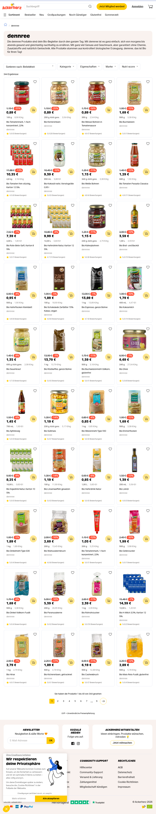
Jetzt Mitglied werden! (111, 6)
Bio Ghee (123, 369)
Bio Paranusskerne (53, 613)
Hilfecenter (86, 767)
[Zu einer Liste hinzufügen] (35, 82)
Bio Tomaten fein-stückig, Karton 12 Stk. (18, 185)
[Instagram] (78, 743)
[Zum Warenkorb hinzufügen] (33, 110)
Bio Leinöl (124, 489)
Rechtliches (126, 760)
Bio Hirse (10, 675)
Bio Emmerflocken (128, 431)
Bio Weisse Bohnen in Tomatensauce (92, 124)
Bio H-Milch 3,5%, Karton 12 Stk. (132, 614)
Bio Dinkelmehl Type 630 (18, 551)
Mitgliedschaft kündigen (93, 787)
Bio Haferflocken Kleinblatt (19, 307)
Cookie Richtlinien (128, 782)
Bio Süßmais (50, 431)
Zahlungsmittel (88, 782)
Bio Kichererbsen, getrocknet (58, 675)
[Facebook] (73, 743)
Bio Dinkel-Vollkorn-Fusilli (18, 613)
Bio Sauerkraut (13, 369)
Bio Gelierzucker (127, 551)
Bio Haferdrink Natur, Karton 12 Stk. (59, 247)
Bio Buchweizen (127, 122)
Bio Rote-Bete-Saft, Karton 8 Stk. (20, 247)
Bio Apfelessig (13, 431)
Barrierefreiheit (126, 777)
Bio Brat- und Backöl (129, 246)
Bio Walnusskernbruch (55, 551)
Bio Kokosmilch (126, 307)
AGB (120, 767)
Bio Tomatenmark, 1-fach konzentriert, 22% (18, 124)
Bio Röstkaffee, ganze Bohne (58, 369)
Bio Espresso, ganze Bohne (95, 307)
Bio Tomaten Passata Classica (133, 184)
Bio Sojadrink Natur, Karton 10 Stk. (20, 491)
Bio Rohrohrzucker (90, 613)
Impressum (124, 787)
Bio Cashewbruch (90, 675)
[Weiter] (103, 701)
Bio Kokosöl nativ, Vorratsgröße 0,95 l (59, 185)
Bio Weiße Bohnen (90, 184)
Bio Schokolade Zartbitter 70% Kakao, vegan (58, 309)
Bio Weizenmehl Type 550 (94, 431)
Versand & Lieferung (91, 777)
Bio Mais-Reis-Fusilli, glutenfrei (134, 675)
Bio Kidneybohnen (90, 246)
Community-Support (94, 760)
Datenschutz (125, 772)
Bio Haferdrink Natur (91, 489)
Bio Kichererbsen (52, 122)
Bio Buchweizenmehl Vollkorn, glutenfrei (96, 371)
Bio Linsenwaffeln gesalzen (57, 489)
